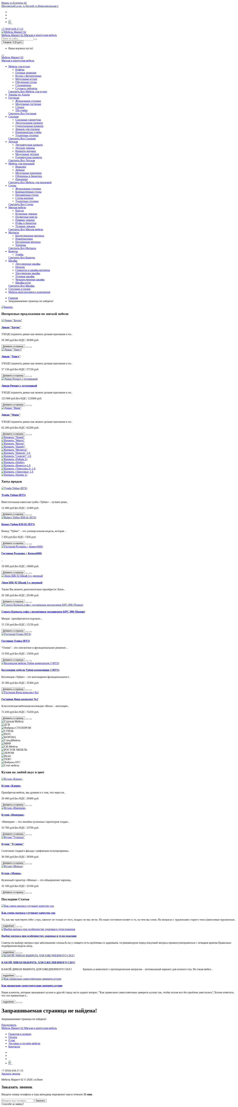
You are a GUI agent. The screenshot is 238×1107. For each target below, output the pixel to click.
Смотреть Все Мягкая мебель (25, 229)
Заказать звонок (10, 1073)
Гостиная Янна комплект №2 (19, 699)
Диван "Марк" (10, 414)
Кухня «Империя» (12, 814)
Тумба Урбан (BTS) (13, 495)
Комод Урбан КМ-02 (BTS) (18, 524)
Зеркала (20, 169)
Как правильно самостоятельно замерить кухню (31, 985)
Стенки (19, 107)
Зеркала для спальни (27, 129)
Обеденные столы (26, 82)
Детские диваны (25, 147)
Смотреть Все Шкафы (21, 285)
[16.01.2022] (17, 1002)
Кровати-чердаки (25, 151)
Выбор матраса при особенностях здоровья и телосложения (38, 935)
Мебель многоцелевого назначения (29, 292)
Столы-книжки (24, 198)
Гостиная (13, 97)
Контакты (14, 1046)
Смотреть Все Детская (21, 160)
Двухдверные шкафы (27, 263)
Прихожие (21, 179)
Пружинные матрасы (28, 241)
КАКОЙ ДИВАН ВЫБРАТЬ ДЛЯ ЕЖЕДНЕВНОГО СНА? (38, 962)
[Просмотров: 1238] (21, 952)
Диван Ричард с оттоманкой (19, 385)
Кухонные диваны (26, 213)
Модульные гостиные (28, 104)
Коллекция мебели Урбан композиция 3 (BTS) (30, 669)
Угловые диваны (25, 226)
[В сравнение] (30, 347)
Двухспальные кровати (29, 122)
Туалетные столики (27, 135)
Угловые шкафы (24, 276)
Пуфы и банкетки (25, 223)
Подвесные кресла (26, 216)
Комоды (13, 251)
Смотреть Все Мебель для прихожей (30, 182)
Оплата (12, 1037)
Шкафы (12, 260)
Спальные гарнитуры (28, 119)
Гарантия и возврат (19, 1033)
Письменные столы (27, 194)
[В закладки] (27, 347)
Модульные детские (27, 154)
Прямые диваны (25, 219)
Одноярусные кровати (28, 157)
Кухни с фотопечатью (28, 75)
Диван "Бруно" (11, 327)
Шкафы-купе (23, 282)
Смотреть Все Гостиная (22, 113)
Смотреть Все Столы (20, 204)
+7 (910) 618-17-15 (12, 28)
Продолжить (8, 1024)
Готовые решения (25, 72)
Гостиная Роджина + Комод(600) (21, 553)
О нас (11, 1040)
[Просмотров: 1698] (21, 1002)
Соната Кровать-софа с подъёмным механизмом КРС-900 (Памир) (43, 611)
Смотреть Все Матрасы (22, 248)
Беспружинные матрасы (29, 235)
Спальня (13, 116)
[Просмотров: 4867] (21, 976)
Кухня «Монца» (11, 873)
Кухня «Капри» (11, 785)
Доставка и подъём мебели (24, 1043)
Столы (12, 185)
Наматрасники (24, 238)
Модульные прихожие (28, 172)
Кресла (19, 210)
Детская (13, 141)
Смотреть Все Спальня (22, 138)
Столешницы (23, 85)
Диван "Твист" (11, 356)
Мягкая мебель (17, 207)
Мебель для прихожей (21, 163)
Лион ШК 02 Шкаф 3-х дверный (21, 582)
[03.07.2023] (17, 926)
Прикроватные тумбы (28, 132)
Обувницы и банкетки (28, 176)
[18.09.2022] (17, 976)
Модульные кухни (26, 78)
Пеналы (20, 266)
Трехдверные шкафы (27, 273)
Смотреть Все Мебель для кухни (27, 91)
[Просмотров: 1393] (21, 926)
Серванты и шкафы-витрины (32, 270)
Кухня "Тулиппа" (12, 844)
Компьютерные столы (28, 191)
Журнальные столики (28, 100)
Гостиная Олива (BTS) (15, 640)
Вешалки (20, 166)
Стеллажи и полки (19, 288)
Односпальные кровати (29, 125)
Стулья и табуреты (26, 88)
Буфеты (19, 69)
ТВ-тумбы (21, 110)
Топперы (20, 245)
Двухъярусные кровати (29, 144)
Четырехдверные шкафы (30, 279)
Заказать (40, 1100)
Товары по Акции (19, 94)
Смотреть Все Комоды (21, 257)
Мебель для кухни (19, 66)
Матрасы (13, 232)
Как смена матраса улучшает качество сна (28, 912)
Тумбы (19, 254)
